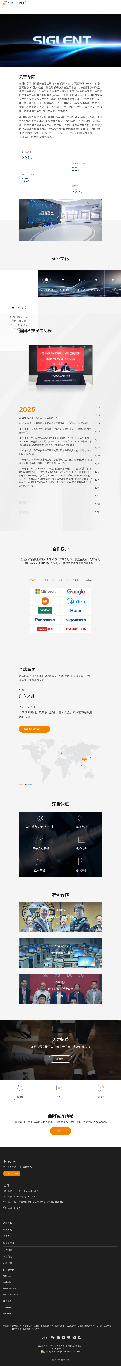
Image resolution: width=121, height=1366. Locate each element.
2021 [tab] (97, 439)
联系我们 (7, 1256)
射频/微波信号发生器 (74, 1326)
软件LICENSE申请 (11, 1294)
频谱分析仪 (59, 1326)
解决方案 (7, 1229)
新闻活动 (7, 1301)
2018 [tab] (97, 463)
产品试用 (7, 1263)
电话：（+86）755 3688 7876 (23, 1190)
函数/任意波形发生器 (93, 1326)
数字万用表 (16, 1329)
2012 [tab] (97, 512)
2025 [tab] (97, 407)
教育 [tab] (60, 580)
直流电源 (107, 1326)
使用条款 (65, 1359)
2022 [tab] (97, 431)
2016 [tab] (97, 479)
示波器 (36, 1326)
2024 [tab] (97, 415)
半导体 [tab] (89, 580)
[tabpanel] (56, 447)
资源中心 (7, 1276)
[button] (60, 220)
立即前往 (58, 1131)
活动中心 (7, 1313)
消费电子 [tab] (32, 580)
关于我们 (7, 1236)
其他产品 (35, 1329)
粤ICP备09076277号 (60, 1349)
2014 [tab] (97, 495)
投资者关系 (8, 1243)
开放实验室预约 (9, 1288)
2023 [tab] (97, 423)
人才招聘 (7, 1249)
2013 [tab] (97, 504)
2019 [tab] (97, 455)
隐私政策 (56, 1359)
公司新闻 (7, 1307)
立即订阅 (9, 1173)
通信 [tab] (46, 580)
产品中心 (7, 1222)
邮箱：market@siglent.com (21, 1196)
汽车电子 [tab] (74, 580)
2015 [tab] (97, 487)
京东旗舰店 (16, 1326)
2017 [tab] (97, 471)
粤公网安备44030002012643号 (65, 1351)
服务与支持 (8, 1270)
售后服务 (7, 1282)
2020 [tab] (97, 447)
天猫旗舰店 (27, 1326)
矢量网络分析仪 (47, 1326)
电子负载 (26, 1329)
